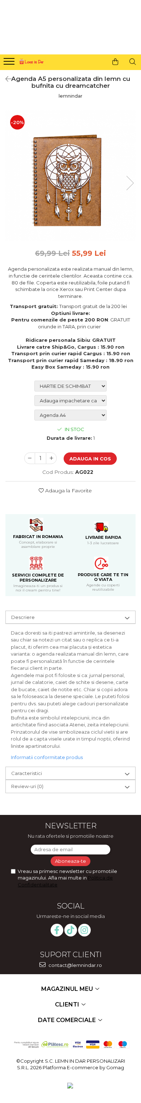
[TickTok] (70, 930)
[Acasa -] (31, 60)
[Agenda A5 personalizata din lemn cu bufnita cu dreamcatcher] (70, 175)
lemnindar (70, 96)
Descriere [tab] (23, 617)
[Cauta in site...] (132, 61)
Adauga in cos (90, 459)
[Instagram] (84, 930)
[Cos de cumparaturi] (115, 61)
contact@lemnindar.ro (74, 965)
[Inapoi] (5, 79)
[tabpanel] (70, 175)
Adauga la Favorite (68, 490)
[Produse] (10, 63)
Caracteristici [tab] (26, 773)
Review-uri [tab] (27, 786)
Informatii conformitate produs (47, 757)
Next (130, 183)
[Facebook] (57, 930)
